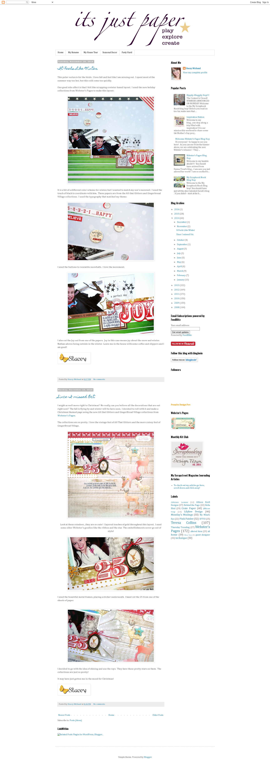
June (179, 258)
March (180, 271)
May (179, 262)
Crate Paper (189, 508)
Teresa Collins (183, 523)
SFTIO (202, 519)
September (182, 244)
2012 (177, 290)
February (181, 275)
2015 (177, 214)
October (181, 240)
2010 (177, 298)
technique (181, 538)
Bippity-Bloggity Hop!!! (198, 95)
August (180, 249)
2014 (177, 218)
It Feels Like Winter (78, 69)
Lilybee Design (193, 511)
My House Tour (91, 52)
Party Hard (127, 52)
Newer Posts (64, 715)
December (182, 222)
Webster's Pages (66, 415)
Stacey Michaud (193, 68)
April (179, 266)
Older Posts (157, 715)
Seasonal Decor (109, 52)
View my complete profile (195, 73)
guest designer (203, 535)
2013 (177, 285)
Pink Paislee (186, 519)
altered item (196, 531)
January (181, 280)
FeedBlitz (187, 335)
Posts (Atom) (76, 720)
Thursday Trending (180, 527)
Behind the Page (192, 505)
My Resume (73, 52)
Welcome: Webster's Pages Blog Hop (192, 139)
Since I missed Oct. (77, 397)
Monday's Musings (182, 514)
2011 (177, 294)
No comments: (99, 379)
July (179, 253)
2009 (177, 303)
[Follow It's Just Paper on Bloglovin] (184, 361)
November (182, 226)
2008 (177, 307)
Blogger (148, 757)
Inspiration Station (195, 117)
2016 (177, 209)
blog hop (188, 535)
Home (60, 52)
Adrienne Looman (179, 502)
